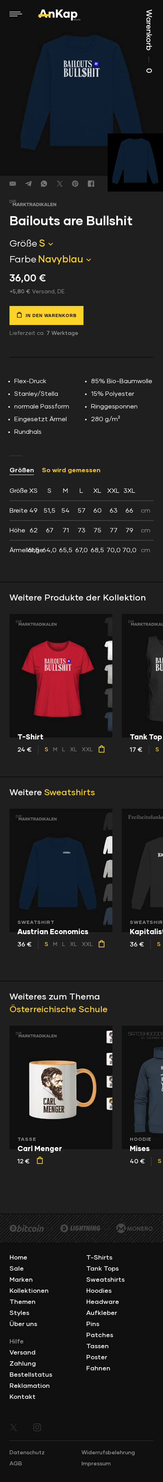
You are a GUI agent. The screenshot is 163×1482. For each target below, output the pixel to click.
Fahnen (98, 1368)
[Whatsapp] (44, 183)
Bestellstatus (30, 1375)
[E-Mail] (12, 183)
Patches (99, 1335)
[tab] (81, 520)
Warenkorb (149, 41)
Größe (23, 244)
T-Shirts (99, 1257)
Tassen (97, 1346)
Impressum (96, 1464)
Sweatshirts (69, 792)
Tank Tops (102, 1268)
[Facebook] (91, 183)
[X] (60, 183)
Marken (21, 1280)
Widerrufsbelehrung (108, 1452)
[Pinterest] (75, 183)
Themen (22, 1302)
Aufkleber (101, 1313)
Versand (22, 1352)
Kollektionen (29, 1291)
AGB (15, 1464)
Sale (16, 1268)
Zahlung (22, 1363)
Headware (102, 1302)
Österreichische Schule (58, 1009)
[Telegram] (28, 183)
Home (18, 1257)
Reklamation (29, 1386)
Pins (92, 1324)
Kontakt (22, 1397)
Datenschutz (27, 1452)
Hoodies (99, 1291)
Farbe (22, 259)
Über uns (23, 1324)
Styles (19, 1313)
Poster (96, 1357)
